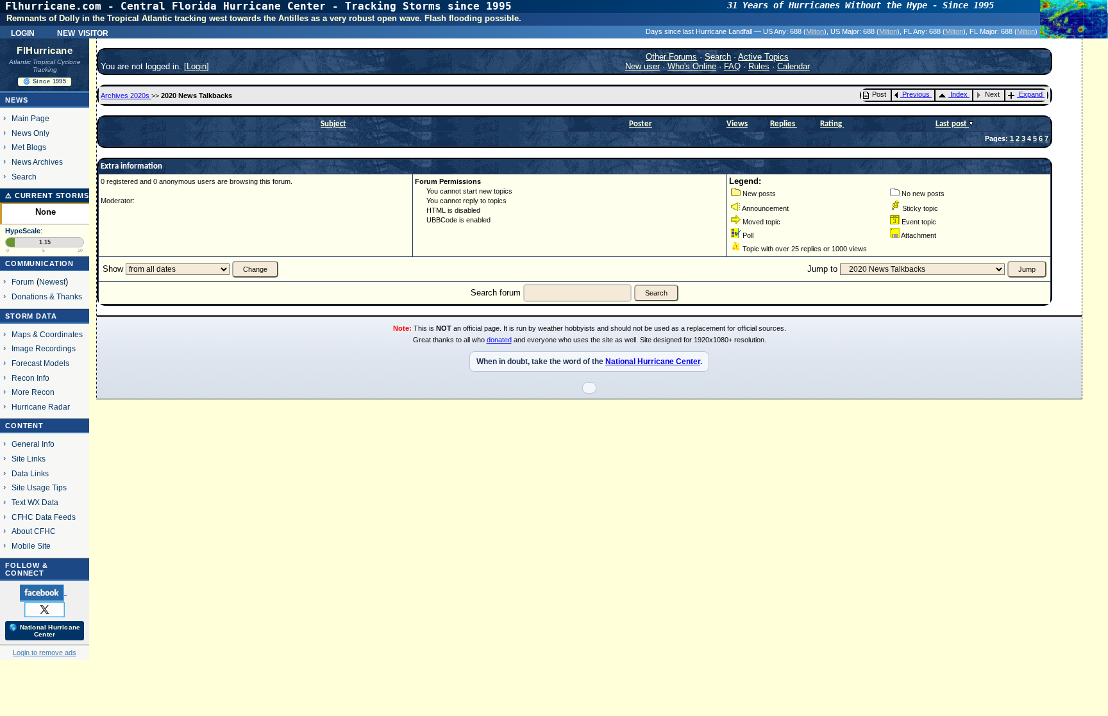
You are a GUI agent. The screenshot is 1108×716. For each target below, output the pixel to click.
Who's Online (691, 66)
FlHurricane (44, 51)
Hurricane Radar (41, 407)
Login (23, 32)
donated (499, 340)
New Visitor (82, 32)
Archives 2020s (126, 95)
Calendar (793, 66)
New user (642, 66)
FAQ (732, 66)
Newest (52, 282)
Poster (640, 124)
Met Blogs (29, 147)
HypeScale (22, 231)
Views (737, 124)
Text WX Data (35, 502)
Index (959, 94)
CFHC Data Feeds (44, 517)
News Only (30, 133)
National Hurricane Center (652, 361)
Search (24, 176)
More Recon (33, 392)
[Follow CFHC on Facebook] (43, 592)
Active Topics (763, 57)
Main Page (30, 118)
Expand (1031, 94)
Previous (916, 94)
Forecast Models (40, 363)
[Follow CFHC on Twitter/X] (44, 608)
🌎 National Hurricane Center (44, 631)
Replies (783, 124)
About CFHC (34, 531)
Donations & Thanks (47, 296)
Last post (952, 124)
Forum (23, 282)
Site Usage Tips (39, 487)
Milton (815, 31)
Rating (832, 124)
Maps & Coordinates (47, 334)
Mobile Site (31, 546)
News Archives (37, 162)
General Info (33, 444)
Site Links (29, 458)
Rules (758, 66)
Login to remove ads (44, 652)
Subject (333, 124)
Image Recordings (44, 348)
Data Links (30, 473)
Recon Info (30, 378)
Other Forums (671, 57)
